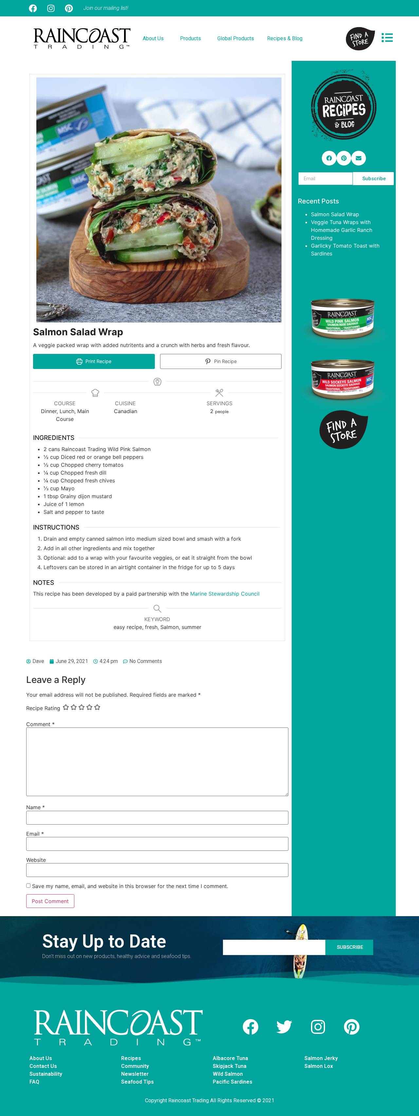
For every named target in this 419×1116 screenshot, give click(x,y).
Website (36, 860)
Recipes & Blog (284, 38)
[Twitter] (284, 1027)
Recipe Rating (43, 708)
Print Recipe (97, 361)
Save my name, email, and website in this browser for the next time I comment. (130, 886)
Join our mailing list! (105, 8)
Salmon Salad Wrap (335, 214)
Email (35, 833)
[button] (329, 158)
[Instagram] (51, 8)
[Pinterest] (69, 8)
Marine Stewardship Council (225, 593)
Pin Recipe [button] (225, 361)
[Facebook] (33, 8)
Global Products (235, 38)
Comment (40, 724)
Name (35, 807)
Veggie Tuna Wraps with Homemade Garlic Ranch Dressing (341, 230)
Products (190, 38)
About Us (153, 38)
